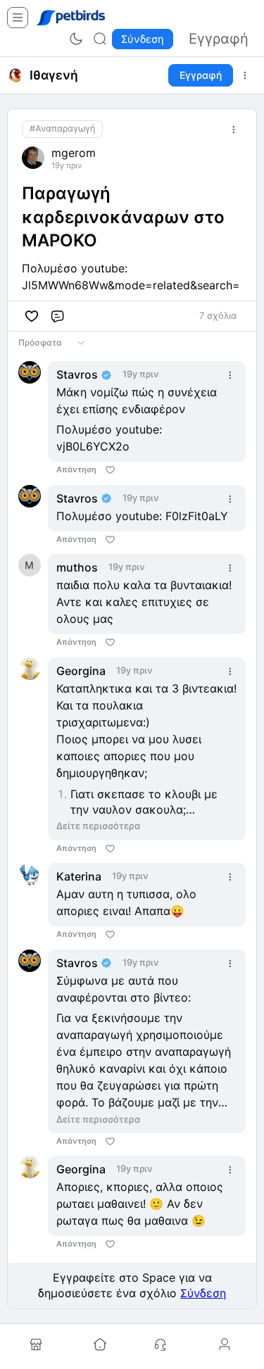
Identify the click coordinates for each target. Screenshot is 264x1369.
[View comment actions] (230, 375)
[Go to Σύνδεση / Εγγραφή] (226, 1345)
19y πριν (66, 166)
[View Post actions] (233, 129)
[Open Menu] (17, 17)
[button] (31, 316)
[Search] (100, 38)
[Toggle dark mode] (76, 38)
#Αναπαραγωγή (62, 128)
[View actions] (245, 75)
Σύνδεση (203, 1293)
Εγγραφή (201, 75)
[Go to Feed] (100, 1345)
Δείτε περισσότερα (98, 825)
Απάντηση (76, 469)
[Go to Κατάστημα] (38, 1345)
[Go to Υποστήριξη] (162, 1345)
